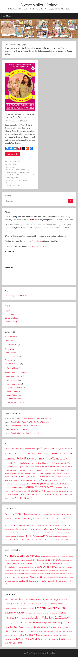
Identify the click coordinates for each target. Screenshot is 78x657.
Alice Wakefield (29, 599)
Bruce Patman (32, 603)
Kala (12, 525)
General (8, 349)
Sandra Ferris (14, 539)
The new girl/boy (34, 491)
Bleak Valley (10, 337)
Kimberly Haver (55, 623)
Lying (26, 573)
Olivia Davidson (53, 635)
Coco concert (10, 167)
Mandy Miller (10, 529)
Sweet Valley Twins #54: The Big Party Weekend (30, 422)
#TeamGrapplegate (32, 449)
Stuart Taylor (37, 241)
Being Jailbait (37, 560)
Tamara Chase (48, 639)
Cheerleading (47, 567)
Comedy (59, 567)
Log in (7, 311)
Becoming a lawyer (51, 556)
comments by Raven (19, 458)
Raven (17, 296)
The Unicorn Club (14, 402)
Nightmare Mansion (14, 388)
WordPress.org (11, 322)
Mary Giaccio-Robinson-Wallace (49, 529)
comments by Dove (59, 453)
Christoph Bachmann (58, 518)
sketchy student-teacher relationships (17, 484)
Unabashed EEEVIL (25, 581)
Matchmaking (33, 573)
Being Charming (17, 560)
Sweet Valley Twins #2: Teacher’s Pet (36, 418)
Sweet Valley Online (39, 4)
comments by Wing (46, 458)
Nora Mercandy (26, 533)
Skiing (45, 577)
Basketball (41, 556)
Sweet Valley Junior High (15, 372)
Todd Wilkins (63, 639)
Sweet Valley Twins (14, 162)
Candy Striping (37, 563)
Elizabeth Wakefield (12, 175)
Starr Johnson (40, 539)
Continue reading (12, 154)
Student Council (63, 577)
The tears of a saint (51, 491)
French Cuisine (25, 570)
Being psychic (51, 560)
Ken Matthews (23, 525)
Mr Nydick (66, 631)
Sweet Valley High (12, 364)
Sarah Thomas (23, 539)
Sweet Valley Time (19, 487)
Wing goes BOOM (23, 498)
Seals (28, 577)
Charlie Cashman (16, 608)
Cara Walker (46, 604)
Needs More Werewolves (64, 473)
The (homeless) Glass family (53, 539)
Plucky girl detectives (49, 477)
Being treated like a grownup (18, 563)
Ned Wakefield (27, 635)
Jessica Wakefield (25, 175)
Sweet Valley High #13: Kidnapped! (25, 433)
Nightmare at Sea (14, 384)
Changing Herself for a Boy (30, 567)
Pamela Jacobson (36, 533)
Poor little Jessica (64, 477)
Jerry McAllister (23, 618)
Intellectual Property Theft (12, 573)
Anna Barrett (29, 514)
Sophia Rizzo (32, 539)
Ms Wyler (14, 635)
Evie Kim (37, 613)
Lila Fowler (48, 525)
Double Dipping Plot (44, 463)
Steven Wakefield (29, 638)
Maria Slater (22, 529)
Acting (12, 555)
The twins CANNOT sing (66, 491)
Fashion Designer (10, 570)
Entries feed (10, 314)
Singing (36, 577)
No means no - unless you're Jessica (22, 477)
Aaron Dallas (11, 600)
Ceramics (19, 567)
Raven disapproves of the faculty (16, 480)
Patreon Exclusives (12, 356)
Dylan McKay (34, 522)
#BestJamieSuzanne (14, 448)
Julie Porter (26, 623)
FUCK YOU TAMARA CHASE (20, 470)
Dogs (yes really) (68, 567)
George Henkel (42, 522)
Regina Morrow (21, 536)
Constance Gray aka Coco (20, 172)
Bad (19, 185)
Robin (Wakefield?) (37, 536)
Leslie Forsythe (36, 525)
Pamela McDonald (47, 533)
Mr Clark (59, 631)
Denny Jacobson (28, 608)
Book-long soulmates (36, 453)
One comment (13, 164)
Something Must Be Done (42, 484)
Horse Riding (56, 570)
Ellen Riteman (15, 612)
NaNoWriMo (11, 345)
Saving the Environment (15, 577)
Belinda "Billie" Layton (54, 514)
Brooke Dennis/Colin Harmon (16, 180)
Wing (12, 296)
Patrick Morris (58, 533)
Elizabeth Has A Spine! (15, 467)
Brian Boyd (10, 518)
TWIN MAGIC (38, 494)
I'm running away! (50, 470)
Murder (47, 573)
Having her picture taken (44, 570)
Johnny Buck (16, 623)
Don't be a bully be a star (22, 463)
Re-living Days (54, 573)
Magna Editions (13, 380)
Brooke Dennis (20, 170)
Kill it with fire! (10, 185)
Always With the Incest (64, 449)
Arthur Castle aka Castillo (41, 514)
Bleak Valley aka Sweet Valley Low (16, 454)
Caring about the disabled (52, 563)
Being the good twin (66, 560)
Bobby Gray (10, 170)
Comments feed (11, 318)
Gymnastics (33, 570)
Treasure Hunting (11, 581)
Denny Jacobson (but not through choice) (17, 522)
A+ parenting (48, 448)
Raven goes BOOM (34, 480)
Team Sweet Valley (14, 399)
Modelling (41, 573)
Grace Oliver (64, 522)
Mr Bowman (50, 631)
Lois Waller (60, 525)
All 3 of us (26, 296)
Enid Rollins (30, 613)
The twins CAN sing (11, 494)
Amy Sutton (15, 514)
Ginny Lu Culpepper (54, 522)
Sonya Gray (14, 178)
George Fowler (45, 613)
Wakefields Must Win (53, 494)
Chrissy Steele (47, 518)
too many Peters (24, 494)
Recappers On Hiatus (19, 429)
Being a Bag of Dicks (64, 556)
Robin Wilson (53, 536)
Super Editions (12, 368)
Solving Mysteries (53, 577)
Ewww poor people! (33, 467)
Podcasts (8, 360)
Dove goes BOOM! (63, 463)
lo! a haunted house (48, 473)
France (17, 570)
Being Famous (26, 560)
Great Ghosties (37, 470)
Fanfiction (9, 340)
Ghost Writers (10, 353)
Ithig (22, 573)
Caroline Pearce (58, 604)
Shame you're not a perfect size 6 (56, 480)
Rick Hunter (64, 635)
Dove (25, 120)
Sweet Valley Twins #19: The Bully (24, 426)
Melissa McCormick (38, 631)
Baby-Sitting (27, 555)
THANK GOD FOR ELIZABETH (41, 487)
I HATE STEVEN (16, 473)
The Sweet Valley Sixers (37, 246)
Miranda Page (17, 533)
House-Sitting (64, 570)
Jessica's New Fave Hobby (30, 473)
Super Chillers (12, 391)
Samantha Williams (63, 536)
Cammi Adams (37, 518)
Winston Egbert (66, 539)
